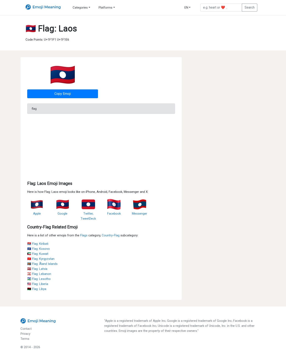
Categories (80, 7)
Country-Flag (111, 235)
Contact (26, 329)
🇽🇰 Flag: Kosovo (38, 249)
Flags (84, 235)
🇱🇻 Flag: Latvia (37, 269)
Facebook (114, 213)
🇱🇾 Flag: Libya (36, 289)
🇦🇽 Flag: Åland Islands (42, 264)
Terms (25, 339)
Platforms (105, 7)
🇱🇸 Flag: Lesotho (39, 279)
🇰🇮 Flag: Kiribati (37, 244)
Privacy (25, 334)
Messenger (139, 213)
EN (186, 7)
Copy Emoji (62, 94)
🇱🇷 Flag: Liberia (37, 284)
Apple (37, 213)
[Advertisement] (101, 146)
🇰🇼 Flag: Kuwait (37, 254)
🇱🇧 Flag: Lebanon (39, 274)
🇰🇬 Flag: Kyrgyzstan (40, 259)
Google (62, 213)
